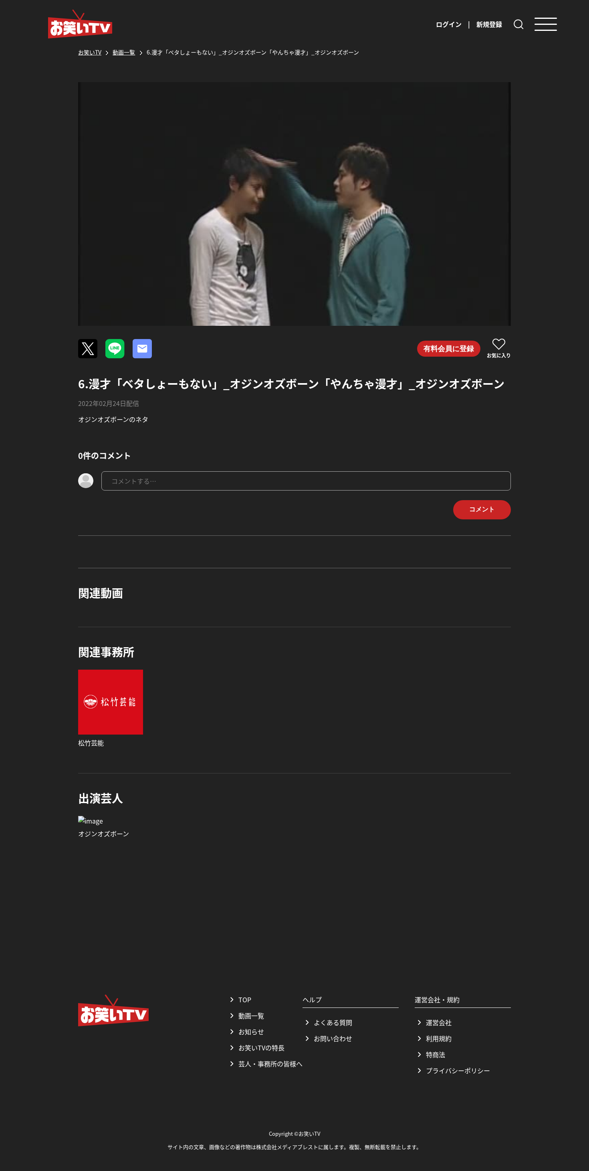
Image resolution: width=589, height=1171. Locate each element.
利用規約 (439, 1038)
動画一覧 (251, 1015)
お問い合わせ (333, 1038)
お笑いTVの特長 (261, 1047)
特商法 (435, 1054)
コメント (482, 509)
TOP (244, 999)
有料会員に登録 (449, 349)
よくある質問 (333, 1022)
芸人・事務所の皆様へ (270, 1063)
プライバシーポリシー (458, 1070)
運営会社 (439, 1022)
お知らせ (251, 1031)
